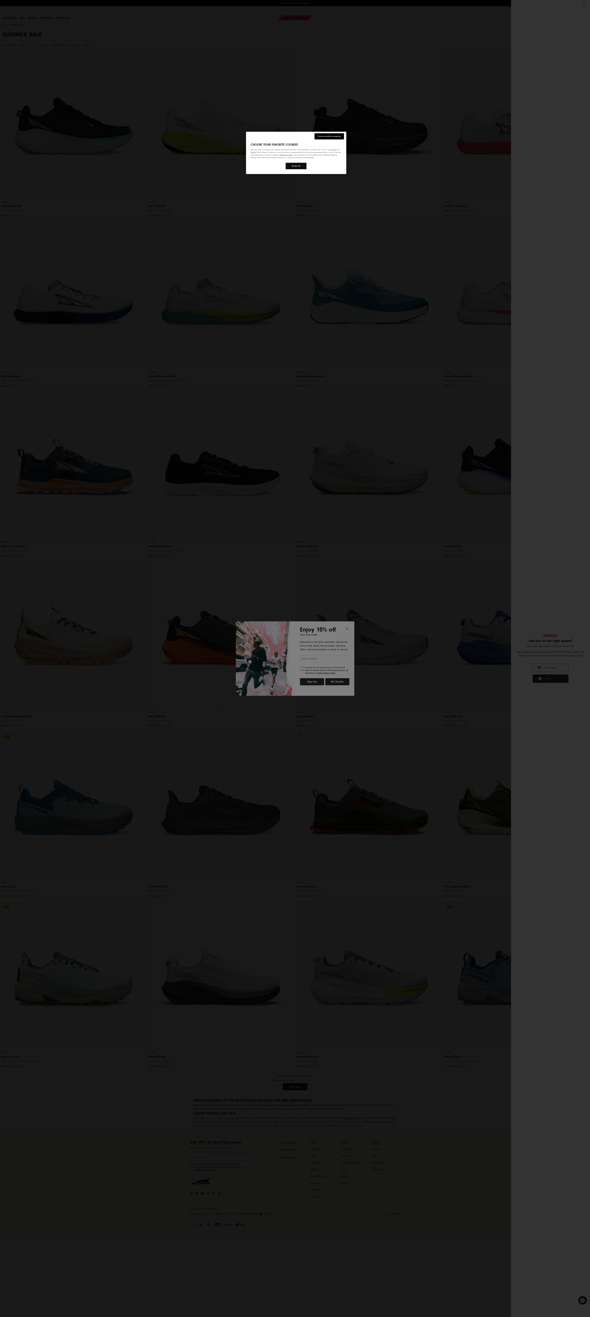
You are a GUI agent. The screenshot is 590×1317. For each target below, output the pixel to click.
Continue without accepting (329, 136)
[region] (296, 153)
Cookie (253, 152)
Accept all (296, 166)
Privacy (333, 150)
